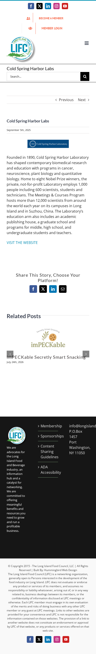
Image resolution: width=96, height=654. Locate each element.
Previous (66, 99)
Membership (48, 426)
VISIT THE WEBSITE (22, 242)
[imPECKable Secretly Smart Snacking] (48, 328)
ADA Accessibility (48, 470)
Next (82, 99)
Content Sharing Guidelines (48, 451)
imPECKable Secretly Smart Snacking (46, 357)
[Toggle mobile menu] (87, 43)
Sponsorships (48, 436)
